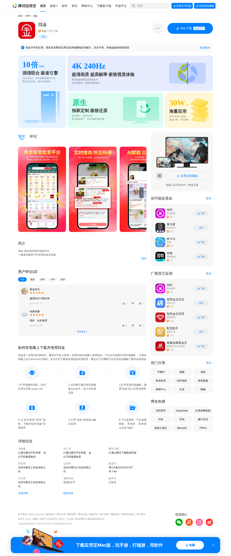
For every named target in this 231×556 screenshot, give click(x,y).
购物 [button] (203, 389)
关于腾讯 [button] (22, 514)
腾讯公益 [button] (82, 514)
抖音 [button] (160, 419)
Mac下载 (192, 28)
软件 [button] (28, 15)
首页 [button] (20, 15)
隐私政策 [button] (68, 493)
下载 (202, 213)
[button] (24, 6)
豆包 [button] (181, 419)
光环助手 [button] (161, 410)
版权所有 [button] (93, 514)
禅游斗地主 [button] (160, 427)
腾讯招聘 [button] (71, 514)
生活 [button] (181, 389)
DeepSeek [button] (182, 410)
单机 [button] (203, 371)
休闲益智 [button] (203, 380)
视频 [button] (181, 371)
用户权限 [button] (104, 514)
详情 (201, 228)
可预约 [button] (161, 371)
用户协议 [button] (141, 514)
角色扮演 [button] (161, 380)
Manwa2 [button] (182, 427)
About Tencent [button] (36, 514)
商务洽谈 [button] (61, 514)
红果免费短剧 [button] (203, 410)
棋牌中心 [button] (161, 389)
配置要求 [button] (205, 47)
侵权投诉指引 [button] (128, 514)
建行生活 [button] (203, 419)
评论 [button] (33, 136)
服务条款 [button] (50, 514)
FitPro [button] (203, 427)
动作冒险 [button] (182, 380)
